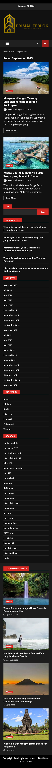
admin (11, 109)
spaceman (8, 498)
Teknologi (8, 424)
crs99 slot (8, 538)
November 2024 (11, 370)
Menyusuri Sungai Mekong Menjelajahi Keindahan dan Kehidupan (26, 78)
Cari (8, 207)
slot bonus (8, 493)
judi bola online (11, 528)
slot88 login (9, 478)
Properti (7, 419)
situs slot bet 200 (12, 458)
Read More (11, 130)
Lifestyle (7, 414)
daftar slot (8, 488)
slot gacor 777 (10, 448)
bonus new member (13, 468)
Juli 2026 (7, 290)
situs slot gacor (11, 503)
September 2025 (11, 325)
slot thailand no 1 (12, 453)
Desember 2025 (11, 315)
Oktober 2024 (10, 375)
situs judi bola (10, 553)
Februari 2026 (10, 310)
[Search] (38, 43)
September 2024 (11, 380)
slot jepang (9, 518)
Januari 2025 (9, 360)
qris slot (7, 513)
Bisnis (6, 399)
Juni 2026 (7, 295)
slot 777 (7, 473)
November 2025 (11, 320)
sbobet (7, 558)
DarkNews (43, 758)
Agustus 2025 (10, 330)
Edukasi (7, 404)
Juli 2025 (7, 335)
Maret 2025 (9, 350)
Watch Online (45, 43)
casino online (10, 523)
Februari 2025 (10, 355)
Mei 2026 (7, 300)
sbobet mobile (10, 443)
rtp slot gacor (10, 548)
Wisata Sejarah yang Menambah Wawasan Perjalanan (26, 724)
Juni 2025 (7, 340)
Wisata (9, 91)
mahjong (7, 483)
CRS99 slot (8, 533)
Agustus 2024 (10, 385)
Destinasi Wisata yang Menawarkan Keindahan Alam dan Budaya (26, 679)
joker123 (7, 463)
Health (6, 409)
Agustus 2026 (10, 285)
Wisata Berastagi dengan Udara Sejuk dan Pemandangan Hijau (26, 589)
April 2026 (8, 305)
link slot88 (8, 543)
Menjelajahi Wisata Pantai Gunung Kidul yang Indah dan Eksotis (26, 634)
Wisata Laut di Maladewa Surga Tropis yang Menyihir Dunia (26, 153)
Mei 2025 (7, 345)
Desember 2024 (11, 365)
